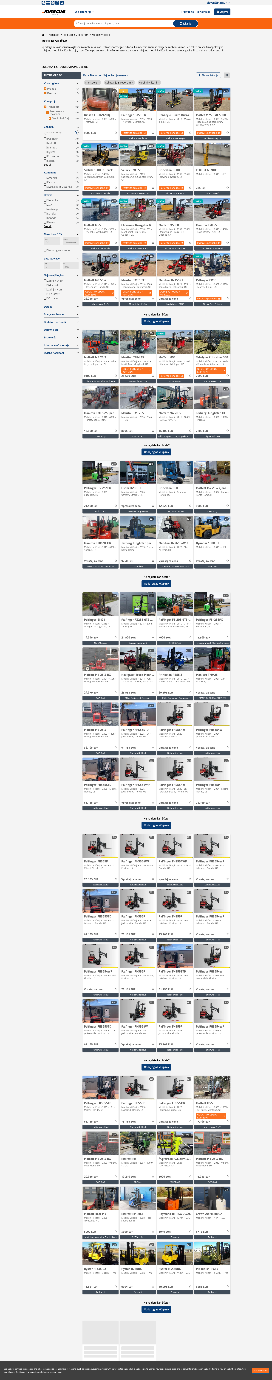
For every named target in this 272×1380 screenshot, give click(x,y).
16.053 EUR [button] (203, 1176)
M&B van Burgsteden (138, 511)
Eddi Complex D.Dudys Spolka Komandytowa (105, 381)
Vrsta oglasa (51, 83)
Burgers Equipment (138, 642)
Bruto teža (50, 337)
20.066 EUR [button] (91, 1176)
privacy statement (41, 1372)
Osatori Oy (101, 436)
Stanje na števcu (54, 314)
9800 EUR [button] (90, 133)
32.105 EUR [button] (91, 747)
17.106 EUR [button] (203, 1121)
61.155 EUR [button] (128, 747)
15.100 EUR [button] (166, 431)
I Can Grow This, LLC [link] (175, 511)
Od (64, 263)
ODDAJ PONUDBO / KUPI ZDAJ (95, 293)
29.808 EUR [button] (166, 692)
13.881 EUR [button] (91, 1286)
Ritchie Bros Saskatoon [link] (138, 193)
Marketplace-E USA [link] (100, 304)
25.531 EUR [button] (128, 692)
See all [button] (47, 164)
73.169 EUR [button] (203, 802)
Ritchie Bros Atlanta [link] (138, 138)
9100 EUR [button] (90, 376)
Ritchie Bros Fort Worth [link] (212, 248)
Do (46, 263)
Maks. (65, 239)
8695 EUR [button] (127, 431)
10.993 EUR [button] (166, 1286)
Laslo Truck (100, 511)
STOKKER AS (175, 642)
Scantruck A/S (137, 436)
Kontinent (50, 172)
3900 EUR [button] (127, 1231)
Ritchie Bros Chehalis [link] (100, 248)
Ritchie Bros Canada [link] (100, 193)
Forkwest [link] (175, 1237)
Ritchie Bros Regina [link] (212, 138)
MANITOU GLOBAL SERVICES (100, 566)
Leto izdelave (52, 258)
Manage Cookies (15, 1372)
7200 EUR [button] (202, 431)
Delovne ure (51, 330)
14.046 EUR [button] (91, 637)
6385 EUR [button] (202, 1286)
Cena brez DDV (53, 234)
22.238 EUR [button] (91, 298)
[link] (100, 99)
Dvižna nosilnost (54, 353)
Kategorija (50, 101)
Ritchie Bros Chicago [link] (175, 138)
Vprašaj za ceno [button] (131, 298)
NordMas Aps (100, 642)
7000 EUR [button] (165, 637)
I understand (260, 1370)
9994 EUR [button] (127, 1286)
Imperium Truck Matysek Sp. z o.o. (212, 642)
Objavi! (224, 12)
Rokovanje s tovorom (75, 34)
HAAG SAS (212, 566)
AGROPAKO (175, 1182)
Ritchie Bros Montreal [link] (138, 248)
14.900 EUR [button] (91, 431)
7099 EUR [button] (202, 376)
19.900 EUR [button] (203, 637)
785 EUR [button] (201, 188)
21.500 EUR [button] (128, 637)
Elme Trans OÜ (212, 193)
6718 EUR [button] (202, 1231)
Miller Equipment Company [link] (138, 698)
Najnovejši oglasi (54, 275)
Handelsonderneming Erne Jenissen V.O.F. (103, 1237)
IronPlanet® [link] (175, 381)
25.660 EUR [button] (128, 376)
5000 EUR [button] (90, 1231)
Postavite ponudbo (132, 132)
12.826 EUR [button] (166, 506)
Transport (53, 34)
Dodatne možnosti (55, 322)
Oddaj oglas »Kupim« (156, 321)
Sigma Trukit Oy (212, 436)
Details (48, 306)
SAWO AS (100, 698)
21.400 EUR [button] (91, 506)
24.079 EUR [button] (91, 692)
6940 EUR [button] (165, 1231)
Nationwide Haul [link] (138, 753)
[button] (61, 75)
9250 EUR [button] (127, 561)
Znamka (49, 126)
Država (48, 195)
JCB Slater (137, 1182)
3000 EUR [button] (165, 1176)
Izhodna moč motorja (56, 345)
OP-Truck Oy (138, 1237)
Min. (46, 239)
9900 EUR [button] (202, 506)
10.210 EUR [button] (128, 1176)
